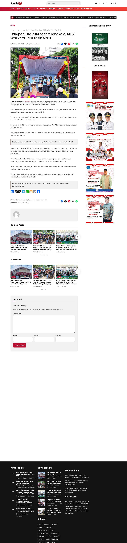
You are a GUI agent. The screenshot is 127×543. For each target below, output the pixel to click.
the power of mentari (41, 200)
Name (15, 336)
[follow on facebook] (96, 3)
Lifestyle (48, 536)
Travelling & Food (72, 9)
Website (58, 336)
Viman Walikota (15, 202)
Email (36, 336)
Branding (46, 524)
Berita (17, 30)
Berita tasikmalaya (16, 200)
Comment (17, 314)
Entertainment (86, 9)
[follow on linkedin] (111, 3)
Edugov (19, 9)
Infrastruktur (54, 533)
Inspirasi (41, 536)
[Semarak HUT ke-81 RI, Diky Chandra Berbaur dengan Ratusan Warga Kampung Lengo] (44, 243)
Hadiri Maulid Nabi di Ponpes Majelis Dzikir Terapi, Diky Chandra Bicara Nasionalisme (66, 247)
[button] (115, 3)
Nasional (43, 9)
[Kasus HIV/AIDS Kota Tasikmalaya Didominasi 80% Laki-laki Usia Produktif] (21, 243)
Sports (52, 9)
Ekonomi (48, 527)
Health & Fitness (43, 533)
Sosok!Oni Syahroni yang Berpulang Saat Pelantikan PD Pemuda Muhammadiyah (25, 475)
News (12, 9)
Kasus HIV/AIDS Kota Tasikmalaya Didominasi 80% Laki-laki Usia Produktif (46, 142)
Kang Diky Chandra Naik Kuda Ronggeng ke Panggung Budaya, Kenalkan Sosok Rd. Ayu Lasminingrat (54, 503)
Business (54, 524)
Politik (27, 9)
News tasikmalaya (28, 200)
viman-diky (25, 202)
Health (51, 530)
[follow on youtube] (103, 3)
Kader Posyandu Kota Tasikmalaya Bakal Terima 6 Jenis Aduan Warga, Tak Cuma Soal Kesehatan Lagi (25, 510)
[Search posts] (79, 3)
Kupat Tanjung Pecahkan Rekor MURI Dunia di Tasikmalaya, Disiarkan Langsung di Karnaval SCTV (25, 484)
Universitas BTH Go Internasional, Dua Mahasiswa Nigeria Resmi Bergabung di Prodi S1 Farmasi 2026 (24, 502)
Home (12, 30)
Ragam (35, 9)
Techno (60, 9)
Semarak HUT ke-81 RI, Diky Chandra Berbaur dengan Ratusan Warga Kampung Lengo (42, 248)
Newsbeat (55, 539)
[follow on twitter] (107, 3)
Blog (40, 524)
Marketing (57, 536)
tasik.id (27, 102)
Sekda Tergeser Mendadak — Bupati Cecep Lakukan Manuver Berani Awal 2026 (25, 492)
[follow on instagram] (100, 3)
